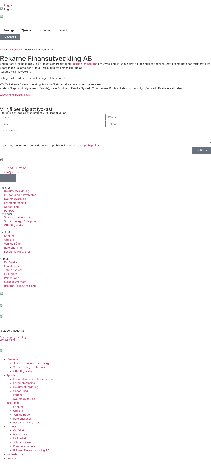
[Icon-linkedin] (12, 178)
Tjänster (12, 375)
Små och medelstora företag (31, 363)
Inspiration (13, 402)
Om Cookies (7, 339)
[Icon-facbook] (4, 178)
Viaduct (11, 426)
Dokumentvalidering (25, 387)
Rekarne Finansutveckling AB (31, 450)
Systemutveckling (24, 398)
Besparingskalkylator (26, 422)
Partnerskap (20, 434)
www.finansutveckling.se (15, 94)
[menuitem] (6, 9)
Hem (2, 49)
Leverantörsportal (24, 383)
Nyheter (18, 406)
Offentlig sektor (23, 371)
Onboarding (20, 391)
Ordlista (18, 410)
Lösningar (13, 359)
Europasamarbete (24, 446)
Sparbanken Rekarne (84, 63)
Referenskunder (23, 418)
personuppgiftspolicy (85, 145)
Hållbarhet (19, 438)
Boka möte (13, 458)
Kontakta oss (15, 454)
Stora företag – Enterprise (29, 367)
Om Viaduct (14, 49)
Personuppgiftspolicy (13, 337)
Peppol (17, 394)
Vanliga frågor (22, 414)
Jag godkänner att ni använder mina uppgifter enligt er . (51, 145)
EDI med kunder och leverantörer (34, 379)
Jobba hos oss (22, 442)
